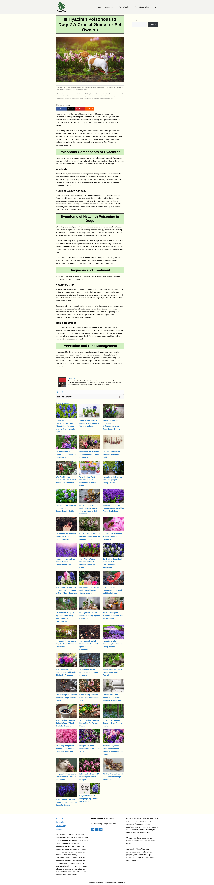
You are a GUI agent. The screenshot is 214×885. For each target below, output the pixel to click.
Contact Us (60, 822)
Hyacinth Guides (63, 403)
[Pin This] (62, 380)
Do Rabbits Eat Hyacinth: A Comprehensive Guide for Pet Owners (89, 454)
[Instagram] (62, 392)
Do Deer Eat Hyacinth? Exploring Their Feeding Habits (112, 723)
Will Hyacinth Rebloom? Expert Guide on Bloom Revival (112, 672)
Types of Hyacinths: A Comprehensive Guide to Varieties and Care (89, 423)
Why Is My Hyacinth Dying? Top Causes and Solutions (88, 672)
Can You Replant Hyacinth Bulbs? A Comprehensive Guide (66, 697)
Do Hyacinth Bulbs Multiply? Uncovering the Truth (89, 748)
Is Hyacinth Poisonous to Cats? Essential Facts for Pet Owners (66, 777)
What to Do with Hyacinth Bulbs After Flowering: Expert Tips (113, 777)
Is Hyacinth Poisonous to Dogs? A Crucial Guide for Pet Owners (66, 644)
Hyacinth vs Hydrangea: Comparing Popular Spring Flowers (112, 480)
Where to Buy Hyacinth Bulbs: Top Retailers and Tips (89, 697)
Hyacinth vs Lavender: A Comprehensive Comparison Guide (65, 562)
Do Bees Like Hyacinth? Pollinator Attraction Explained (112, 536)
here (111, 98)
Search (134, 20)
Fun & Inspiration (142, 7)
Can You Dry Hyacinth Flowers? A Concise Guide (111, 454)
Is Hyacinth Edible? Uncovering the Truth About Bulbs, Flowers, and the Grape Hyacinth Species (65, 426)
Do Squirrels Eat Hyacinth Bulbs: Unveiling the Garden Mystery (89, 590)
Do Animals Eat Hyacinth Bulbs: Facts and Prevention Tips (66, 536)
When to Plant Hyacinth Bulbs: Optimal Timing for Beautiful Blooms (66, 802)
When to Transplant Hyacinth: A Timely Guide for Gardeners (113, 615)
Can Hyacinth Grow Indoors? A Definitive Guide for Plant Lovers (112, 697)
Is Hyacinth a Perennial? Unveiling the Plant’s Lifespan (89, 777)
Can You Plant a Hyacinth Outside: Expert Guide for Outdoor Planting (89, 536)
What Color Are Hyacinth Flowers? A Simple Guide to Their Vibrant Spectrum (66, 590)
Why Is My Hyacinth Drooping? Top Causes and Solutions (88, 798)
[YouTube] (92, 829)
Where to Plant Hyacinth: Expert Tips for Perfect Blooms (89, 723)
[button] (155, 7)
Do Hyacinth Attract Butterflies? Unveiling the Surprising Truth (66, 454)
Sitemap (59, 829)
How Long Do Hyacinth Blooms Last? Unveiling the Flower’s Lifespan (65, 748)
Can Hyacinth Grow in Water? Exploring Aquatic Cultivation (89, 615)
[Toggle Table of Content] (120, 396)
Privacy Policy (61, 826)
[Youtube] (57, 392)
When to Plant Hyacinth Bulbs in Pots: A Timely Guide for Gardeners (65, 723)
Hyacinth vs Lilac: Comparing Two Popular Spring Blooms (112, 644)
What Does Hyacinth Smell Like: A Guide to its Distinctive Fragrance (66, 672)
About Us (59, 818)
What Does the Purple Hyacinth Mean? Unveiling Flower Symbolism (113, 508)
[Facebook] (60, 392)
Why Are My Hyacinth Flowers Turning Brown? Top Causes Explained (66, 480)
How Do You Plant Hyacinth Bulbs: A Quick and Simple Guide (112, 590)
